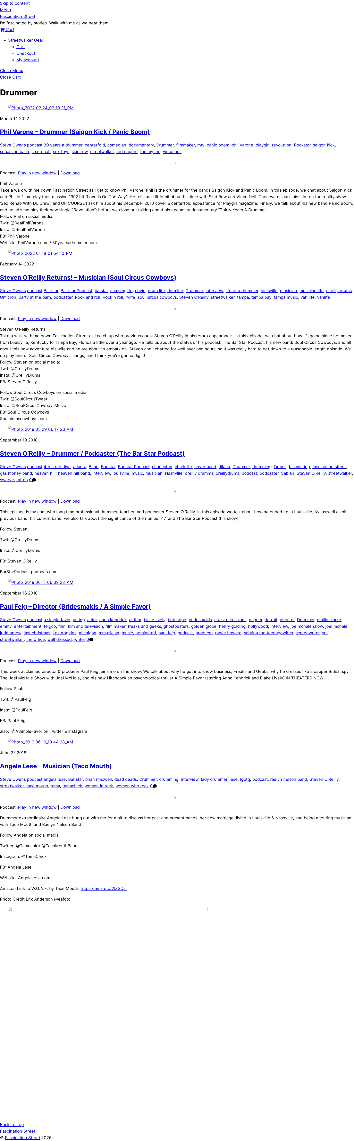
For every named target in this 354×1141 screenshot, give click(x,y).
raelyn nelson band (288, 779)
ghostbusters (176, 626)
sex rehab (41, 151)
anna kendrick (113, 619)
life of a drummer (242, 290)
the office (35, 639)
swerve (7, 479)
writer (79, 639)
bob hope (177, 619)
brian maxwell (98, 779)
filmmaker (185, 145)
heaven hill (45, 473)
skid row (80, 151)
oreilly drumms (199, 473)
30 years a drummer (63, 145)
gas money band (16, 473)
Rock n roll (113, 297)
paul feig (166, 632)
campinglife (121, 290)
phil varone (242, 145)
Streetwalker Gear (25, 40)
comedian (116, 145)
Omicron (8, 297)
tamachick (72, 785)
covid (140, 290)
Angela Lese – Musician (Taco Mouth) (56, 766)
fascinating (299, 466)
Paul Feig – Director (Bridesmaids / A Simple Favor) (75, 606)
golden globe (204, 626)
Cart (20, 46)
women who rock (132, 785)
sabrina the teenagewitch (268, 632)
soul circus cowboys (157, 297)
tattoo (22, 479)
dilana (224, 466)
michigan (87, 632)
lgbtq (245, 779)
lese (234, 779)
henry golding (232, 626)
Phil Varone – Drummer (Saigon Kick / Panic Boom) (75, 131)
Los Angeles (64, 632)
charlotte (183, 466)
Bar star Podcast (76, 290)
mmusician (109, 632)
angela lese (55, 779)
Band (94, 466)
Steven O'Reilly (193, 297)
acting (79, 619)
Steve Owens (13, 145)
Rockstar (302, 145)
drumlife (175, 290)
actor (92, 619)
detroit (271, 619)
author (135, 619)
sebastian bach (14, 151)
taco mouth (37, 785)
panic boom (218, 145)
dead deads (125, 779)
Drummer (165, 145)
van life (308, 297)
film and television (85, 626)
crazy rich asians (230, 619)
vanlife (323, 297)
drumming (262, 466)
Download (70, 172)
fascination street (329, 466)
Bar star (51, 290)
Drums (280, 466)
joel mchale (336, 626)
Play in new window (37, 172)
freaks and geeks (144, 626)
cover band (205, 466)
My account (27, 59)
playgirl (263, 145)
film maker (115, 626)
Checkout (25, 53)
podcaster (63, 297)
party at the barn (35, 297)
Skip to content (15, 3)
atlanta (79, 466)
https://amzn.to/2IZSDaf (104, 888)
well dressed (59, 639)
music (137, 473)
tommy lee (150, 151)
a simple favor (57, 619)
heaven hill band (74, 473)
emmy (5, 626)
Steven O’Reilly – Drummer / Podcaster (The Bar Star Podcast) (92, 453)
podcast (34, 145)
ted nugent (127, 151)
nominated (145, 632)
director (287, 619)
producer (204, 632)
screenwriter (308, 632)
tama (55, 785)
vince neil (172, 151)
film (61, 626)
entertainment (27, 626)
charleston (162, 466)
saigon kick (324, 145)
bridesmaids (200, 619)
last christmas (37, 632)
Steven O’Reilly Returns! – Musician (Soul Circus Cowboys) (88, 277)
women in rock (99, 785)
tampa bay (261, 297)
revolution (282, 145)
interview (214, 290)
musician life (312, 290)
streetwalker (102, 151)
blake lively (154, 619)
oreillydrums (227, 473)
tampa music (286, 297)
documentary (141, 145)
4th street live (57, 466)
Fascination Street (22, 1137)
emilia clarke (329, 619)
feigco (50, 626)
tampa (243, 297)
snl (325, 632)
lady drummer (214, 779)
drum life (156, 290)
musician (288, 290)
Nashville (174, 473)
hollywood (258, 626)
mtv (200, 145)
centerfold (95, 145)
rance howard (228, 632)
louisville (269, 290)
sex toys (61, 151)
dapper (255, 619)
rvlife (130, 297)
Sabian (287, 473)
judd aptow (10, 632)
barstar (101, 290)
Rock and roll (87, 297)
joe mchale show (306, 626)
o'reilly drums (339, 290)
